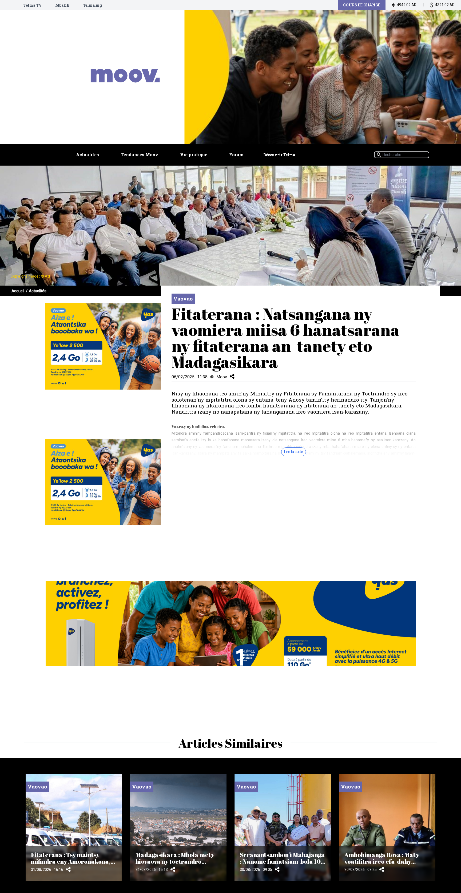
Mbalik (62, 5)
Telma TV (32, 5)
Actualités (87, 154)
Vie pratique (193, 154)
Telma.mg (92, 5)
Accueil (17, 291)
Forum (236, 154)
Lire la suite (293, 452)
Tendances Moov (139, 154)
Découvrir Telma (279, 154)
